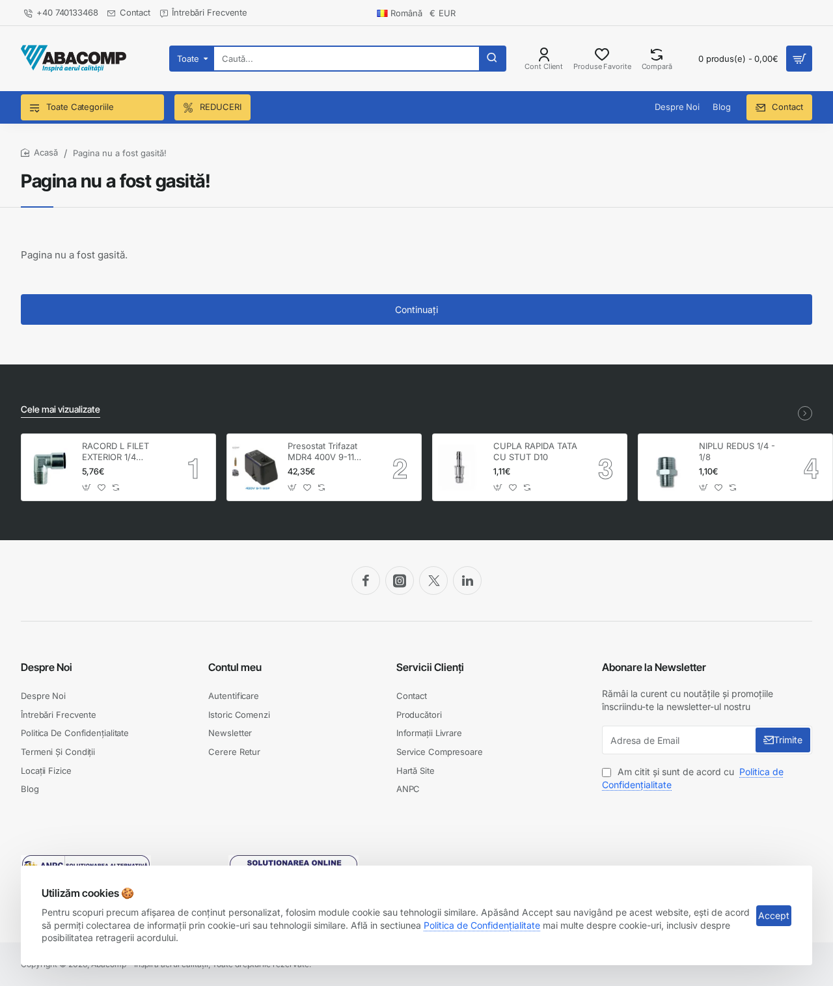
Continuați (416, 309)
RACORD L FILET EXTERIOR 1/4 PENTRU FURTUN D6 (124, 452)
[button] (87, 487)
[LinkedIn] (467, 580)
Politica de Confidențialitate (482, 925)
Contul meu (235, 667)
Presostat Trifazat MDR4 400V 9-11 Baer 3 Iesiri (322, 452)
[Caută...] (492, 58)
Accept (773, 915)
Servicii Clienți (430, 667)
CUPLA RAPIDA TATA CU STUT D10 (535, 451)
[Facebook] (365, 580)
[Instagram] (399, 580)
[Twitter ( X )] (433, 580)
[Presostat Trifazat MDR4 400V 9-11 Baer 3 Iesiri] (255, 468)
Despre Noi (46, 667)
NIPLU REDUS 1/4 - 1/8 (737, 451)
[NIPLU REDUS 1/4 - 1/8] (667, 468)
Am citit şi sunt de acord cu (693, 778)
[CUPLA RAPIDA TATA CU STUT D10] (461, 468)
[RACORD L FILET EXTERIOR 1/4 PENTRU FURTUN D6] (50, 468)
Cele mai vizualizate (60, 409)
